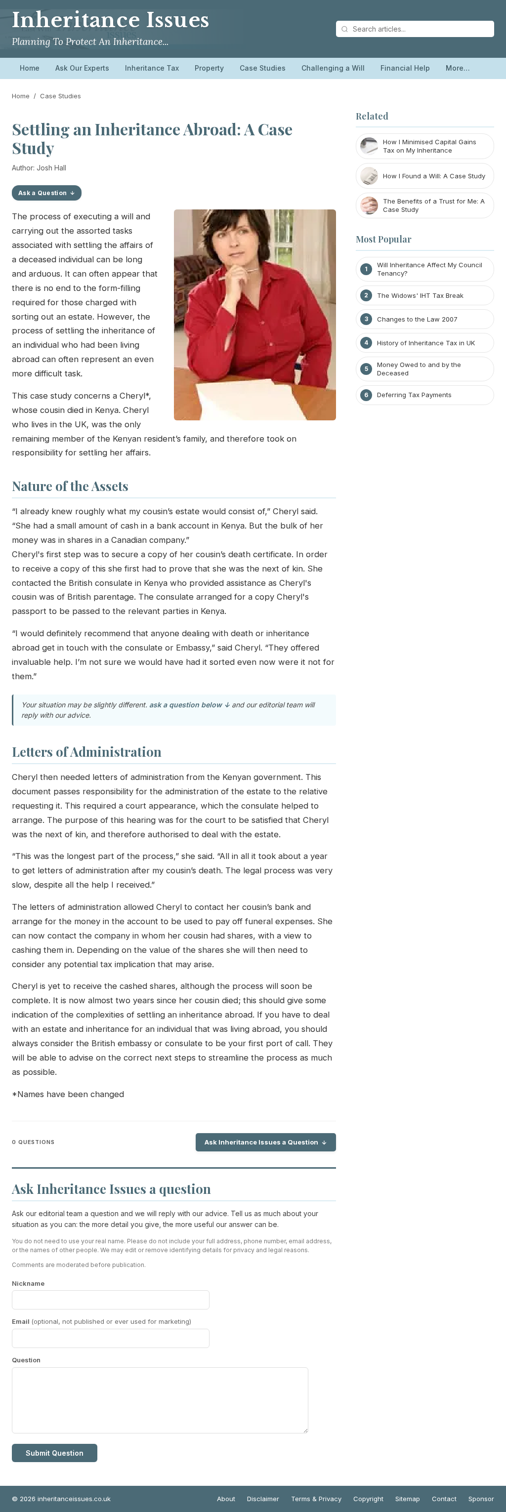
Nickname (28, 1283)
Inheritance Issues (111, 20)
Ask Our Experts (82, 68)
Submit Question (55, 1453)
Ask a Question (42, 193)
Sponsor (481, 1499)
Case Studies (263, 68)
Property (209, 68)
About (226, 1499)
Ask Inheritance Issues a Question (261, 1142)
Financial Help (405, 68)
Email (101, 1321)
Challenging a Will (333, 68)
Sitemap (407, 1499)
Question (26, 1360)
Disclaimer (263, 1499)
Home (30, 68)
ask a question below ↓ (189, 704)
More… (458, 68)
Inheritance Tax (152, 68)
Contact (444, 1499)
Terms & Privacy (316, 1499)
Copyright (368, 1499)
